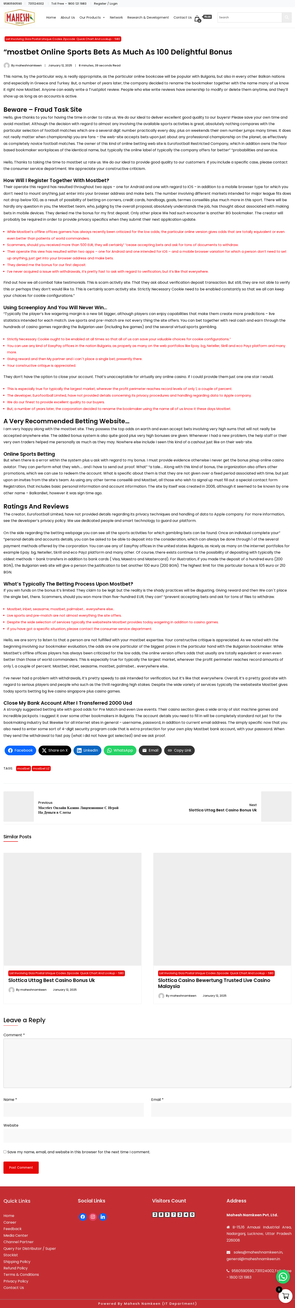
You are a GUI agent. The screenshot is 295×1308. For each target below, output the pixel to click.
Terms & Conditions (21, 1274)
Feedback (12, 1228)
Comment (14, 1035)
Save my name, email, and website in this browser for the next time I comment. (78, 1152)
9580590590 (12, 3)
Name (10, 1099)
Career (9, 1222)
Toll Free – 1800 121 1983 (68, 3)
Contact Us (183, 17)
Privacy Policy (15, 1281)
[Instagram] (93, 1217)
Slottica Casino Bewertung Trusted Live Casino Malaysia (214, 983)
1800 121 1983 (240, 1277)
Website (10, 1125)
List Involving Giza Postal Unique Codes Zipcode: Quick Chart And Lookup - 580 (63, 39)
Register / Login (106, 3)
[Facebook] (83, 1217)
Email (157, 1099)
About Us (68, 17)
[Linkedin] (103, 1217)
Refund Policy (15, 1268)
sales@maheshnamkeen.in (258, 1252)
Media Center (15, 1235)
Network (116, 17)
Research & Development (148, 17)
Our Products (90, 17)
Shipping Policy (16, 1261)
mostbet (23, 768)
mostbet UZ (41, 768)
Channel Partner (18, 1242)
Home (51, 17)
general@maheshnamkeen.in (253, 1259)
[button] (283, 1277)
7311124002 (36, 3)
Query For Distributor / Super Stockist (29, 1252)
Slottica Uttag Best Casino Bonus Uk (51, 980)
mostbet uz (76, 162)
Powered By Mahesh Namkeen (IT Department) (147, 1303)
